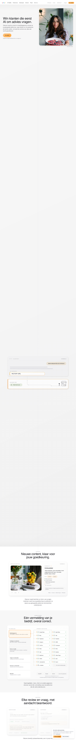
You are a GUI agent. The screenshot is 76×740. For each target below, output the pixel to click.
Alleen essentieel (66, 736)
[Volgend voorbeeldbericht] (18, 594)
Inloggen (65, 2)
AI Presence (49, 2)
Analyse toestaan (57, 736)
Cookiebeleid (58, 734)
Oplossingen (21, 2)
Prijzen (31, 2)
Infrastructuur (15, 2)
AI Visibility (9, 2)
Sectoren (27, 2)
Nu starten (71, 2)
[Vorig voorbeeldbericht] (12, 594)
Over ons (36, 2)
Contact (54, 2)
